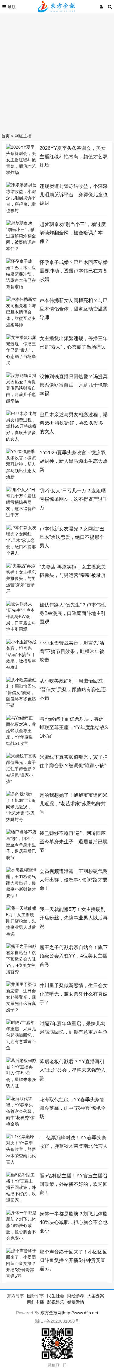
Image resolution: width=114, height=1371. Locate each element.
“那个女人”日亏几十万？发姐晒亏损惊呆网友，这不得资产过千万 (74, 499)
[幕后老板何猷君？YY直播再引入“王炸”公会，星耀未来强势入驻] (21, 1085)
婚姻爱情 (75, 1302)
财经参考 (75, 1295)
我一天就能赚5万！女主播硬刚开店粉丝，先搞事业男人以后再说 (74, 918)
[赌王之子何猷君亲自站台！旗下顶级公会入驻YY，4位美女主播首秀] (21, 971)
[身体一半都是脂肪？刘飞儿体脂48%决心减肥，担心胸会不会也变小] (21, 1238)
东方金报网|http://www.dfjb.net (69, 1312)
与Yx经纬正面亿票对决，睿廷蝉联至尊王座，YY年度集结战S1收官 (74, 727)
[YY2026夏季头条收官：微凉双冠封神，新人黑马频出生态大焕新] (21, 477)
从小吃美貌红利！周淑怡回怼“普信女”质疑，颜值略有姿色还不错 (73, 689)
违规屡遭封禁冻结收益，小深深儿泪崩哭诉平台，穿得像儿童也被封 (74, 195)
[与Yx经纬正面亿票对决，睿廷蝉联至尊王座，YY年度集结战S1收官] (21, 743)
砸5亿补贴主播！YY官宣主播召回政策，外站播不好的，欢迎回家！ (74, 1184)
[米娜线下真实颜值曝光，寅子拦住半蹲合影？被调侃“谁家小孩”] (21, 781)
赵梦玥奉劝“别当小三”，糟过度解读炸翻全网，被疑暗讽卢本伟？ (73, 233)
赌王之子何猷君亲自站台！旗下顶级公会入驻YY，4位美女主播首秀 (74, 956)
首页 (5, 136)
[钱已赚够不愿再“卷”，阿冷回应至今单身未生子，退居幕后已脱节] (21, 857)
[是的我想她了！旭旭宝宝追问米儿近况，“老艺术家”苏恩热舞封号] (21, 819)
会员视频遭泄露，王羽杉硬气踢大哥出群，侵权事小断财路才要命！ (74, 880)
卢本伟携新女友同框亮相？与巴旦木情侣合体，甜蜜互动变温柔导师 (74, 309)
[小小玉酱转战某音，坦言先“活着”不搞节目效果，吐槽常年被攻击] (21, 667)
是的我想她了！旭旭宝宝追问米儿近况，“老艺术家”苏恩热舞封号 (74, 804)
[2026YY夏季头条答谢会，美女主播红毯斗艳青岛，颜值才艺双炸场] (21, 172)
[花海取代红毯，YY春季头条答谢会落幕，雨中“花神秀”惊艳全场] (21, 1124)
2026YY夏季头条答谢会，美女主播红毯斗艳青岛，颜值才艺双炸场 (74, 157)
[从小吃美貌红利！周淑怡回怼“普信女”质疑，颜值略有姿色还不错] (21, 705)
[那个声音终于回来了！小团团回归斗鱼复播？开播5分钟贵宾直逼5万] (21, 1276)
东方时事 (15, 1295)
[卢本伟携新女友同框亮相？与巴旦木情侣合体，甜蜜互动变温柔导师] (21, 324)
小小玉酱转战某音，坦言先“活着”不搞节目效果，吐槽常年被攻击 (72, 651)
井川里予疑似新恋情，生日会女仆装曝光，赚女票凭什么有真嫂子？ (74, 994)
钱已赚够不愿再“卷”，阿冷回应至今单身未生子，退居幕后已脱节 (74, 842)
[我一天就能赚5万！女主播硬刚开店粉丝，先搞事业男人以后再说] (21, 933)
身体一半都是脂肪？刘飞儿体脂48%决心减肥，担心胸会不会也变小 (74, 1222)
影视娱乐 (55, 1302)
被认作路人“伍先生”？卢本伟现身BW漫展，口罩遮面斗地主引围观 (73, 613)
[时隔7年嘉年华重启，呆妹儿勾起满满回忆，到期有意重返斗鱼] (21, 1047)
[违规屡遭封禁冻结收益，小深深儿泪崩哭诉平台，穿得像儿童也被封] (21, 210)
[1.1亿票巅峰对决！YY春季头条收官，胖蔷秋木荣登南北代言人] (21, 1162)
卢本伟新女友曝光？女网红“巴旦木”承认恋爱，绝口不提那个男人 (72, 537)
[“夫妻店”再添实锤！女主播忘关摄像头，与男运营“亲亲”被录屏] (21, 591)
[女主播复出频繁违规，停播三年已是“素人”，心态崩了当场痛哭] (21, 362)
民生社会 (55, 1295)
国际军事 (35, 1295)
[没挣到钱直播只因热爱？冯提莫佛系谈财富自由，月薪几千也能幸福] (21, 400)
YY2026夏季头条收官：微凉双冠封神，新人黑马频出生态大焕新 (74, 461)
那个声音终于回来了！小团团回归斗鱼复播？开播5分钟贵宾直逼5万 (74, 1260)
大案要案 (95, 1295)
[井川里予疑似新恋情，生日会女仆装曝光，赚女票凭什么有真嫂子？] (21, 1009)
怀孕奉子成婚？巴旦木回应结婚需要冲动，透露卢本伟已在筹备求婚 (74, 271)
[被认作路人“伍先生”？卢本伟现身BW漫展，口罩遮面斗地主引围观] (21, 629)
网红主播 (23, 136)
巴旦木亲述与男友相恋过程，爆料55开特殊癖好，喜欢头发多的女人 (74, 423)
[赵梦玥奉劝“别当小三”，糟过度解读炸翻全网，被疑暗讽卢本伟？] (21, 248)
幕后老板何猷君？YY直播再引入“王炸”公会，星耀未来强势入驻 (73, 1070)
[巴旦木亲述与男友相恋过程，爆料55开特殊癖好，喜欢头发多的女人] (21, 438)
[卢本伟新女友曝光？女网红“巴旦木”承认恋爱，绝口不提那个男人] (21, 553)
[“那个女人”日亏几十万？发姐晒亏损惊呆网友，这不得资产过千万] (21, 515)
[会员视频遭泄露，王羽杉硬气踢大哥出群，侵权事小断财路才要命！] (21, 895)
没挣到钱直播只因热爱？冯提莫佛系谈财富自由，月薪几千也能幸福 (74, 385)
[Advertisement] (57, 71)
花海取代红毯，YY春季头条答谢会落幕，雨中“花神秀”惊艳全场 (73, 1108)
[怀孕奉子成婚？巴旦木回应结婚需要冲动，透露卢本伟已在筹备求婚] (21, 286)
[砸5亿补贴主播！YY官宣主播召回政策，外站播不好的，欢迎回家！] (21, 1200)
